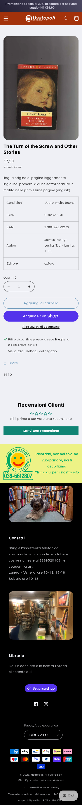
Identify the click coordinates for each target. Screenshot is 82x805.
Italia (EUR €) (38, 734)
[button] (6, 18)
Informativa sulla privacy (43, 787)
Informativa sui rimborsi (48, 780)
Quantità (9, 277)
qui (28, 672)
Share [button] (13, 363)
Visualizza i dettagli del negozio (32, 351)
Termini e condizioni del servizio (29, 794)
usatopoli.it (38, 775)
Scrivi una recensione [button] (41, 431)
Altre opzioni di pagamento (41, 327)
